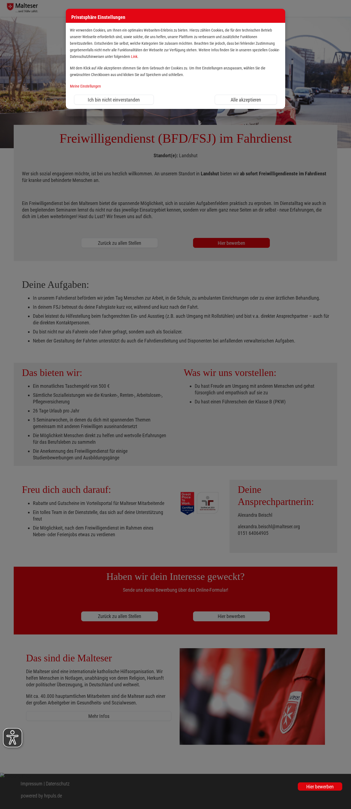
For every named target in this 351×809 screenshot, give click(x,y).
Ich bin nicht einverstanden (114, 100)
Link (134, 56)
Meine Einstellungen (85, 86)
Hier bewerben (320, 787)
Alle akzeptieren (246, 100)
